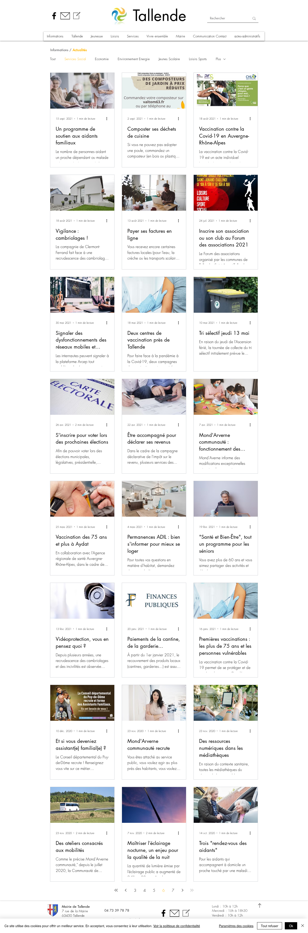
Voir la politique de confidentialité (176, 926)
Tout (52, 59)
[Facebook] (54, 16)
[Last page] (192, 890)
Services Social (75, 59)
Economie (102, 59)
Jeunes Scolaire (169, 59)
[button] (56, 36)
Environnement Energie (134, 59)
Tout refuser (269, 926)
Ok (291, 926)
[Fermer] (302, 925)
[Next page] (182, 890)
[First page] (116, 890)
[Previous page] (126, 890)
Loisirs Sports (198, 59)
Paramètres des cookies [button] (236, 926)
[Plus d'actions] (108, 118)
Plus (218, 59)
